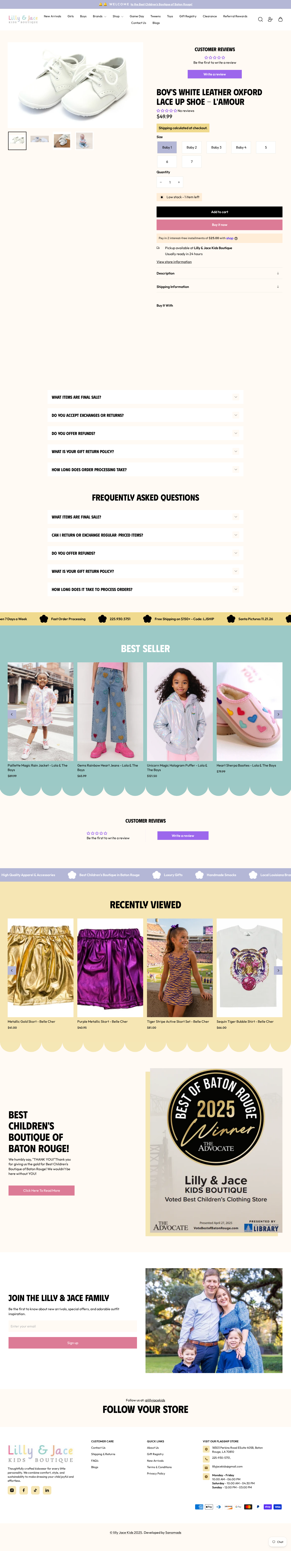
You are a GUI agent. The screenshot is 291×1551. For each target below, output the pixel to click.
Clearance (210, 16)
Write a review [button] (214, 74)
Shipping (165, 128)
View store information (174, 262)
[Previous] (12, 714)
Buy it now (219, 224)
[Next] (278, 714)
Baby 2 (192, 147)
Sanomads (173, 1532)
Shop (116, 16)
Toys (170, 16)
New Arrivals (52, 16)
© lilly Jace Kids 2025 (126, 1532)
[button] (167, 110)
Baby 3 (216, 147)
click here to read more (41, 1190)
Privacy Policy (156, 1473)
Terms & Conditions (159, 1467)
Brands (98, 16)
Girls (71, 16)
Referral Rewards (235, 16)
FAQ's (94, 1461)
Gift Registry (187, 16)
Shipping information (173, 286)
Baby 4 (241, 147)
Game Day (137, 16)
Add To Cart (217, 331)
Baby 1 (167, 147)
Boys (83, 16)
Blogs (156, 23)
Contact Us (138, 23)
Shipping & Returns (103, 1454)
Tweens (155, 16)
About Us (153, 1448)
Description (165, 273)
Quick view (165, 337)
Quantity (163, 172)
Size (160, 137)
